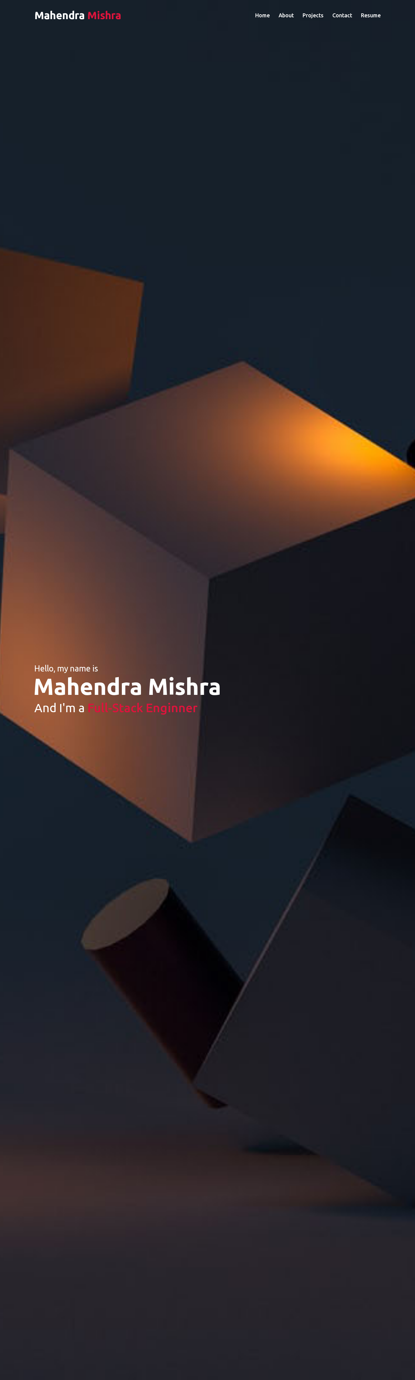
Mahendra (77, 15)
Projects (313, 15)
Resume (371, 15)
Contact (342, 15)
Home (262, 15)
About (286, 15)
